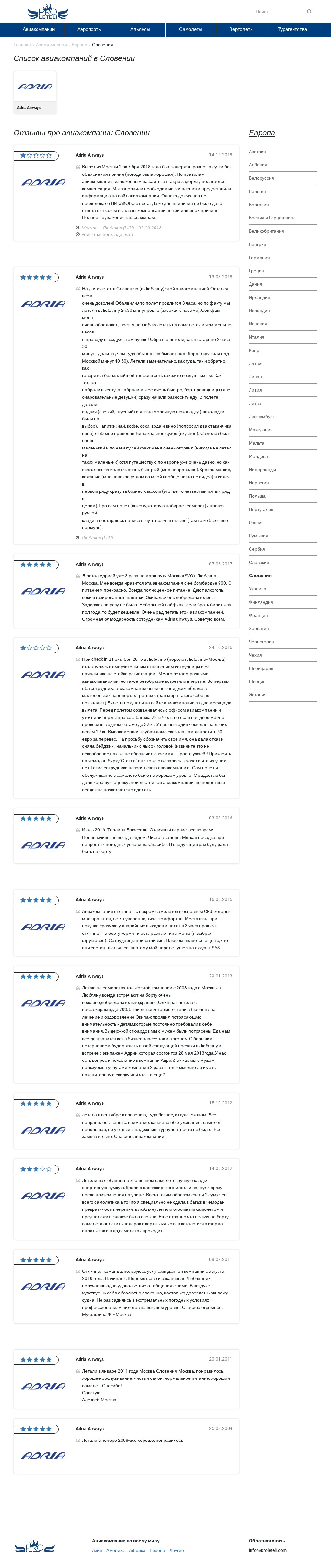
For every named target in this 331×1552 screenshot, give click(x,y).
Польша (257, 496)
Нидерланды (262, 469)
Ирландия (259, 297)
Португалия (261, 509)
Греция (256, 270)
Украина (257, 588)
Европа (262, 132)
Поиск (309, 11)
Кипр (254, 350)
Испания (258, 323)
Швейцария (261, 668)
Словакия (259, 562)
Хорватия (259, 628)
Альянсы (140, 29)
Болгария (259, 204)
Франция (258, 615)
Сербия (257, 549)
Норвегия (259, 482)
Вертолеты (241, 29)
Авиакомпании (39, 29)
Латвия (256, 363)
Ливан (255, 376)
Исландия (259, 310)
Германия (259, 257)
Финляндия (261, 602)
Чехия (255, 655)
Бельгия (257, 191)
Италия (256, 337)
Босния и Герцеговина (272, 217)
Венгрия (257, 244)
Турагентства (292, 29)
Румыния (258, 535)
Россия (256, 522)
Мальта (256, 443)
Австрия (257, 151)
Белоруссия (261, 178)
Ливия (255, 390)
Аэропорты (89, 29)
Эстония (258, 694)
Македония (261, 429)
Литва (255, 403)
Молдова (258, 456)
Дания (255, 284)
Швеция (257, 681)
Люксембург (261, 416)
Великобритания (266, 231)
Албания (258, 164)
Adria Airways (35, 92)
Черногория (261, 641)
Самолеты (190, 29)
